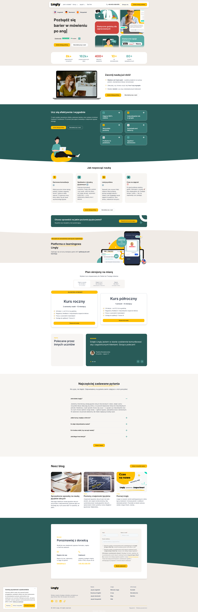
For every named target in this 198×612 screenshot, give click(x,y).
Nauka (52, 493)
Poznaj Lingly (123, 496)
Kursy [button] (74, 4)
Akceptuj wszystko (29, 605)
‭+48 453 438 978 (113, 4)
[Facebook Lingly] (52, 601)
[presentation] (66, 482)
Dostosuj (8, 605)
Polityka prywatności (18, 601)
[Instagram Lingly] (56, 601)
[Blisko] (35, 588)
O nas (118, 493)
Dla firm (89, 4)
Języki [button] (82, 4)
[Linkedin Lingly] (60, 601)
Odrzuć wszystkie (17, 605)
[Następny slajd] (142, 361)
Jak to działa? (67, 4)
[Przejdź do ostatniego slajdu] (138, 361)
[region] (20, 598)
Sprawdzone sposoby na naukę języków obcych (65, 497)
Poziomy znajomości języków (97, 496)
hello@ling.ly (61, 563)
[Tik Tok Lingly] (64, 601)
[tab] (82, 284)
